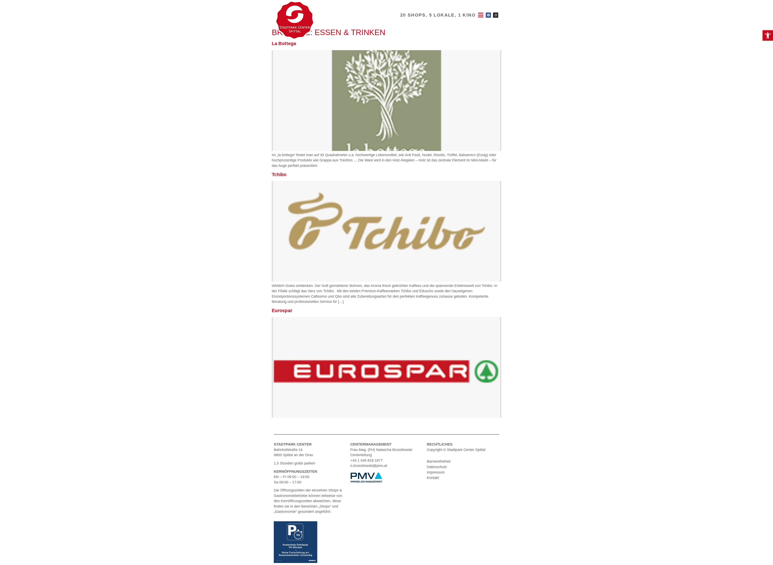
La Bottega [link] (284, 43)
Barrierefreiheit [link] (439, 461)
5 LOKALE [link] (442, 15)
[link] (768, 35)
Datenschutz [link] (437, 467)
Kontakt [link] (433, 478)
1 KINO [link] (467, 15)
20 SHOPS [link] (413, 15)
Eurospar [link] (282, 310)
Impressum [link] (436, 472)
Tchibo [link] (279, 174)
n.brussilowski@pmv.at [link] (368, 466)
